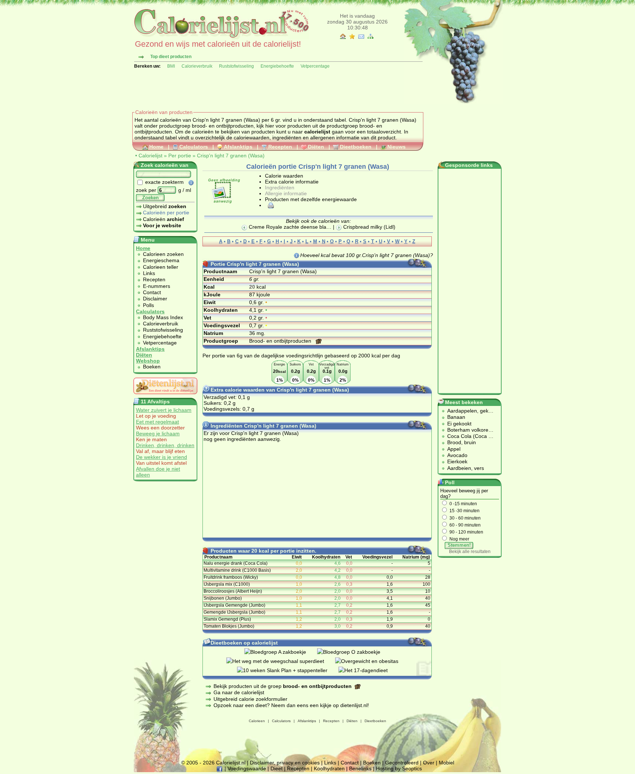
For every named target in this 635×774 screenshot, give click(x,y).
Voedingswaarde (246, 768)
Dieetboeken (356, 147)
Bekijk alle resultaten (470, 551)
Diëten (316, 147)
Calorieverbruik (197, 66)
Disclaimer (155, 299)
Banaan (456, 417)
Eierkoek (457, 461)
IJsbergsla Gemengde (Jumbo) (234, 605)
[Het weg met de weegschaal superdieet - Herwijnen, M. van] (280, 661)
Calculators (193, 147)
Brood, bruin (461, 442)
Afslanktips (238, 147)
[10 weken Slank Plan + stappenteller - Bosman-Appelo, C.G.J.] (287, 670)
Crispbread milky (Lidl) (368, 227)
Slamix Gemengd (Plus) (227, 619)
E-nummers (156, 286)
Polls (148, 305)
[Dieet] (165, 396)
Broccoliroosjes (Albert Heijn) (233, 591)
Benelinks (360, 768)
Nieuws (396, 147)
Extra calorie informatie (292, 182)
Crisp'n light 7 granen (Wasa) (231, 155)
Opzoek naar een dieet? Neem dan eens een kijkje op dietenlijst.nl (290, 705)
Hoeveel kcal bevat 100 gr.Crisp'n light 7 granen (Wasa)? (366, 255)
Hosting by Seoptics (399, 768)
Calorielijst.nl (230, 763)
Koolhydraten (329, 768)
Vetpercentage (315, 66)
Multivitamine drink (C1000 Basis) (237, 570)
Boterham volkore (467, 430)
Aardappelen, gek (467, 411)
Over (428, 763)
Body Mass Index (163, 317)
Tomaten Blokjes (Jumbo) (229, 626)
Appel (453, 449)
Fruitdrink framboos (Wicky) (231, 577)
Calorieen (257, 721)
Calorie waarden (284, 176)
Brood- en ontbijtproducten (281, 341)
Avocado (457, 455)
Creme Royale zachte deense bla (286, 227)
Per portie (179, 155)
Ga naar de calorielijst (239, 692)
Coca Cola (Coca (467, 436)
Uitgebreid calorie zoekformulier (250, 699)
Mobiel (446, 763)
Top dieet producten (170, 56)
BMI (171, 66)
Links (149, 273)
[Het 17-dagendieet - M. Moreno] (368, 670)
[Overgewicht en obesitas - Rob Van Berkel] (372, 661)
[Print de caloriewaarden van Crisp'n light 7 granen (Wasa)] (270, 205)
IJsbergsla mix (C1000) (227, 584)
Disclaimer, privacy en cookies (285, 763)
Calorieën (163, 219)
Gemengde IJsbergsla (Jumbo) (234, 612)
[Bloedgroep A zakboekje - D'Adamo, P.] (280, 652)
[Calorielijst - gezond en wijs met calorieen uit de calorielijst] (220, 37)
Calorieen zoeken (163, 254)
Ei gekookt (459, 424)
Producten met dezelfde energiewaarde (311, 199)
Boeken (152, 367)
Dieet (276, 768)
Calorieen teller (160, 267)
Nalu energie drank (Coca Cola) (236, 563)
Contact (152, 292)
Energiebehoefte (277, 66)
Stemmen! (459, 545)
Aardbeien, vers (465, 468)
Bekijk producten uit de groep (283, 686)
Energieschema (161, 260)
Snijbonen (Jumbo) (223, 598)
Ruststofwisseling (236, 66)
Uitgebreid (164, 206)
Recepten (280, 147)
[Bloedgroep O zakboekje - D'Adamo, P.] (354, 652)
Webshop (148, 361)
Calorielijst (150, 155)
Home (156, 147)
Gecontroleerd (402, 763)
